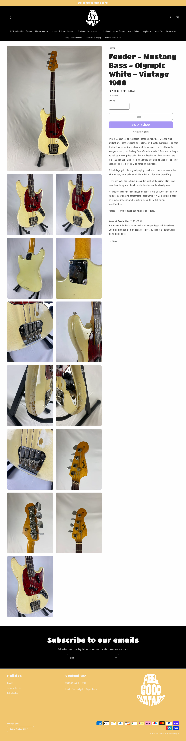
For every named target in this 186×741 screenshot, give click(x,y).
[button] (10, 18)
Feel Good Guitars (161, 733)
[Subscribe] (116, 657)
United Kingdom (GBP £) (19, 729)
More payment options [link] (141, 131)
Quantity (112, 100)
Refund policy (12, 692)
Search (10, 682)
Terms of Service (14, 687)
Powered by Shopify (173, 733)
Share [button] (114, 241)
